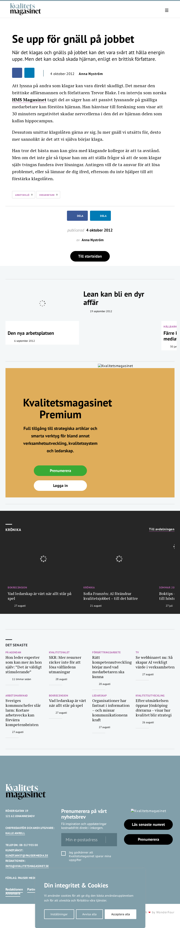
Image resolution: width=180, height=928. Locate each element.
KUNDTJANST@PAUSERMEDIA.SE (26, 855)
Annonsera (12, 893)
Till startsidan (90, 256)
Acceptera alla (120, 914)
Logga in (60, 485)
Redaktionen (14, 889)
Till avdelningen (162, 529)
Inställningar (59, 914)
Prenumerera (60, 470)
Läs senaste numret (148, 824)
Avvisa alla (89, 914)
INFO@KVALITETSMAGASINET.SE (27, 866)
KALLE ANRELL (15, 833)
